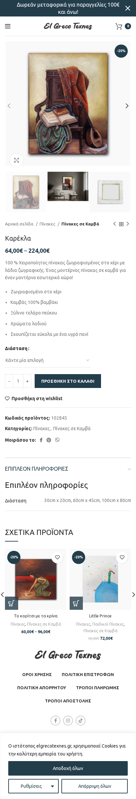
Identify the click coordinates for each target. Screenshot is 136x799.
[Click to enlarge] (16, 160)
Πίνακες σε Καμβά (80, 224)
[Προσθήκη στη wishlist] (57, 557)
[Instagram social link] (68, 720)
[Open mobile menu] (8, 26)
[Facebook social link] (41, 440)
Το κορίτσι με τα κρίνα (35, 615)
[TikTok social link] (80, 720)
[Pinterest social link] (49, 440)
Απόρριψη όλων (94, 786)
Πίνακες (48, 224)
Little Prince (100, 615)
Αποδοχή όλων (68, 768)
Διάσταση (16, 348)
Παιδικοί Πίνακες (108, 624)
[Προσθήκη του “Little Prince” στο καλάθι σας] (76, 603)
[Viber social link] (57, 440)
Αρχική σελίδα (19, 224)
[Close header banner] (127, 8)
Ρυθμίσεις (31, 786)
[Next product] (127, 224)
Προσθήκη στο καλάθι (67, 381)
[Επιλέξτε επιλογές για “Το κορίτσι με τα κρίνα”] (11, 603)
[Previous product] (114, 224)
